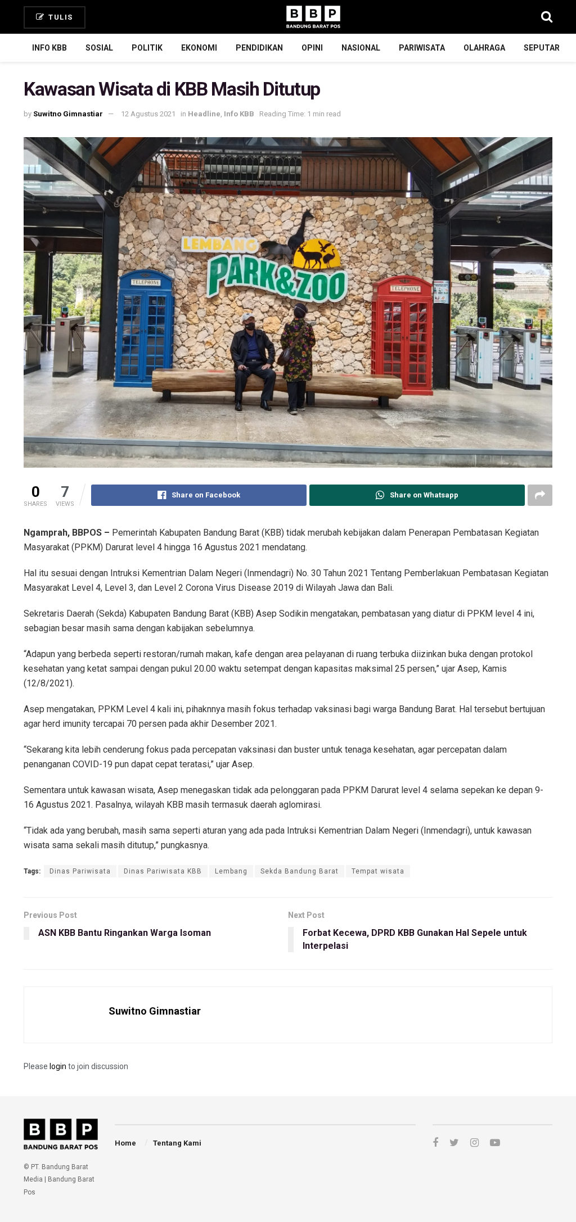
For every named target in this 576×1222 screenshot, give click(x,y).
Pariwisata (422, 47)
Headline (204, 114)
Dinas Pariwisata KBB (163, 871)
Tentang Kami (177, 1143)
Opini (312, 47)
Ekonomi (199, 47)
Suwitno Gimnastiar (68, 114)
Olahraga (484, 47)
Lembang (231, 871)
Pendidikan (259, 47)
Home (125, 1143)
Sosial (99, 47)
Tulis (59, 17)
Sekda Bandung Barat (299, 871)
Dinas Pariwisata (80, 871)
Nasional (360, 47)
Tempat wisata (378, 871)
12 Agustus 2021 (148, 114)
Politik (147, 47)
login (58, 1066)
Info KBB (49, 47)
